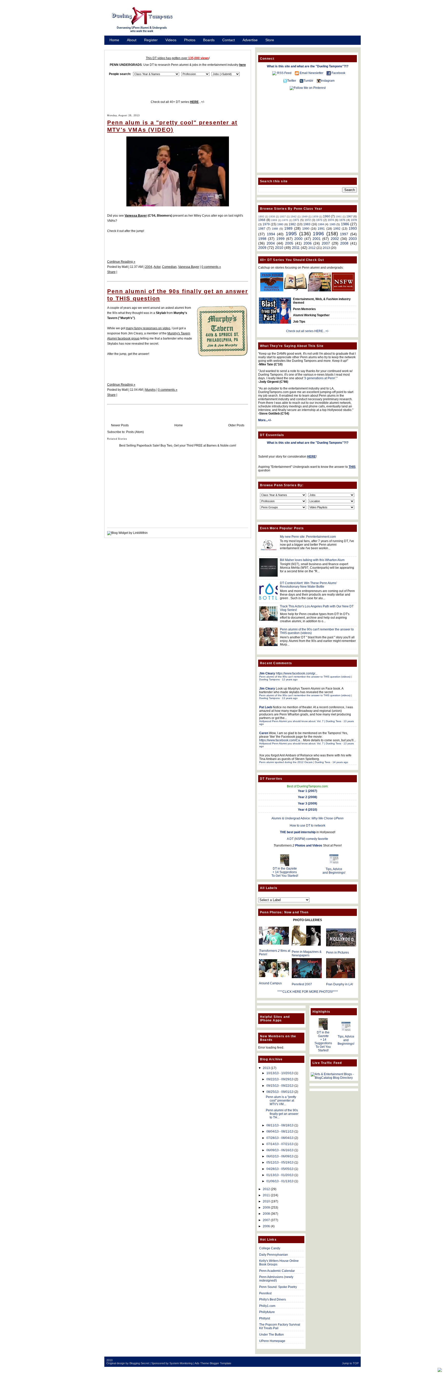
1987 (261, 228)
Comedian (169, 267)
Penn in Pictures (337, 952)
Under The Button (271, 1334)
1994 (271, 234)
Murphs (150, 390)
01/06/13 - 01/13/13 (280, 1181)
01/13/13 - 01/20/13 (280, 1175)
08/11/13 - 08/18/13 (280, 1125)
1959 (315, 216)
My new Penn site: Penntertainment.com (308, 536)
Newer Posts (120, 425)
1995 (291, 233)
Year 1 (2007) (307, 791)
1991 (321, 228)
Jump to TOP (350, 1363)
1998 (262, 239)
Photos (189, 40)
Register (151, 40)
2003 (353, 239)
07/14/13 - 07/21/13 (280, 1144)
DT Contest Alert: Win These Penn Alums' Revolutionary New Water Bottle (308, 584)
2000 (298, 239)
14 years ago (340, 762)
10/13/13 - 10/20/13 (280, 1073)
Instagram (328, 80)
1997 (344, 234)
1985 (332, 224)
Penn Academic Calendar (277, 1271)
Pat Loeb (265, 707)
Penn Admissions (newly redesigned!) (276, 1278)
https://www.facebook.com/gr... (296, 673)
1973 (319, 219)
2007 (326, 243)
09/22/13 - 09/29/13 (280, 1079)
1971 (296, 219)
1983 (306, 224)
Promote (116, 47)
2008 (344, 243)
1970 (285, 220)
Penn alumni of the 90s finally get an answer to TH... (282, 1113)
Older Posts (236, 425)
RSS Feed (284, 73)
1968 (261, 220)
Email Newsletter (311, 73)
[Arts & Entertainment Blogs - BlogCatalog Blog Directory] (334, 1078)
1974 (331, 219)
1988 (275, 228)
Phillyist (264, 1318)
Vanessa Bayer (188, 267)
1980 (280, 224)
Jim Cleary (267, 673)
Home (114, 40)
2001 (317, 239)
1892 (261, 216)
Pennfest (265, 1293)
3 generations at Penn (319, 378)
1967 (349, 216)
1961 (339, 216)
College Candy (269, 1248)
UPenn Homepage (272, 1341)
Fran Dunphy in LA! (339, 984)
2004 (148, 267)
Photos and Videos (308, 845)
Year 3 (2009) (307, 803)
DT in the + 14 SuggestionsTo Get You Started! (284, 872)
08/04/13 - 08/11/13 (280, 1131)
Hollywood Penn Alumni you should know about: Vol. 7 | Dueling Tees (300, 721)
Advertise (250, 40)
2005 (289, 243)
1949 (304, 216)
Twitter (291, 80)
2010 (279, 248)
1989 (288, 228)
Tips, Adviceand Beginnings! (334, 870)
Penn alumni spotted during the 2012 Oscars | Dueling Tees (294, 762)
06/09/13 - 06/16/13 (280, 1150)
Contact (228, 40)
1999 (280, 239)
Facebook (338, 73)
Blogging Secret (139, 1363)
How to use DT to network (307, 825)
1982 (292, 224)
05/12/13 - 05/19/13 (280, 1162)
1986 (345, 224)
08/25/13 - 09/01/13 (280, 1092)
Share (111, 272)
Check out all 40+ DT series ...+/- (178, 102)
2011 (296, 248)
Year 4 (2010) (307, 809)
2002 (335, 239)
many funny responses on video (148, 328)
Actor (157, 267)
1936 (272, 216)
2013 (326, 248)
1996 (318, 233)
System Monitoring (181, 1363)
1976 (342, 219)
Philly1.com (267, 1306)
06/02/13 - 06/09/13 (280, 1156)
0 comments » (211, 267)
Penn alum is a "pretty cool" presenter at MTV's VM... (281, 1100)
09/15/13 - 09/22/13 (280, 1085)
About (131, 40)
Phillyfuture (267, 1312)
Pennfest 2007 (302, 984)
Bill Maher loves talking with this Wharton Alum (312, 560)
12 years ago (290, 679)
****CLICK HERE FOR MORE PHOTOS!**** (307, 991)
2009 (262, 248)
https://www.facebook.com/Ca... (280, 740)
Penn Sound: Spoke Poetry (278, 1287)
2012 (312, 248)
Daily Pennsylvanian (273, 1254)
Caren (263, 733)
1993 (353, 228)
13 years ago (290, 698)
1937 (283, 216)
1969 (274, 220)
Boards (209, 40)
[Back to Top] (440, 1370)
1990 (305, 228)
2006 (308, 243)
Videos (170, 40)
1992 (336, 228)
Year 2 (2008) (307, 797)
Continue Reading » (121, 261)
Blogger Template (220, 1363)
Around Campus (270, 983)
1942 (293, 216)
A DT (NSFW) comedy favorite (307, 839)
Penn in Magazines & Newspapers (306, 953)
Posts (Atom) (135, 432)
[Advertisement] (272, 21)
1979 (266, 224)
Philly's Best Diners (272, 1299)
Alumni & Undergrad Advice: (307, 818)
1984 (321, 224)
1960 (326, 216)
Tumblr (308, 80)
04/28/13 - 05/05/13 (280, 1169)
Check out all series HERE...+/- (307, 331)
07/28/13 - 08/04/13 (280, 1138)
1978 (354, 219)
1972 (308, 219)
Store (269, 40)
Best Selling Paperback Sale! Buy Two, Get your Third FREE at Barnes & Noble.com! (177, 445)
